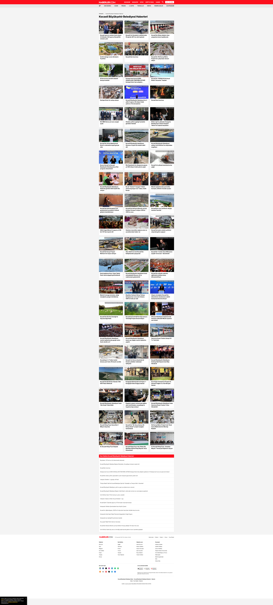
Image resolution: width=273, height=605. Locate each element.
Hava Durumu (139, 544)
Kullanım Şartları (158, 544)
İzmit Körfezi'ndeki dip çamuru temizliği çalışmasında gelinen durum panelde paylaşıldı (121, 529)
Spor (100, 546)
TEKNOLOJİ (140, 6)
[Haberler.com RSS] (100, 572)
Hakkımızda (151, 537)
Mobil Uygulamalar (159, 556)
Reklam (156, 537)
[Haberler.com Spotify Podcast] (118, 568)
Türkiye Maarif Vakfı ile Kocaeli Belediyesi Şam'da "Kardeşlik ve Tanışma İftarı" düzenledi (121, 483)
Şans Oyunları (139, 550)
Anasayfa (101, 13)
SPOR (141, 2)
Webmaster (157, 554)
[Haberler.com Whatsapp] (115, 568)
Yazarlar (119, 552)
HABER (158, 2)
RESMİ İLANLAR (158, 6)
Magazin (101, 548)
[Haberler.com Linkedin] (112, 568)
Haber (131, 580)
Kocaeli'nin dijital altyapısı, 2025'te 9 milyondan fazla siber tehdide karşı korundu (119, 510)
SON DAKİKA (107, 6)
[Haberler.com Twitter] (106, 568)
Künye (166, 537)
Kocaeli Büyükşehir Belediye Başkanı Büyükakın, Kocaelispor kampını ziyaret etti (119, 464)
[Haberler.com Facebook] (103, 568)
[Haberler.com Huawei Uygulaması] (154, 568)
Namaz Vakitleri (139, 546)
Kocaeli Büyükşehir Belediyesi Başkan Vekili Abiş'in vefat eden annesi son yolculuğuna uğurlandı (124, 491)
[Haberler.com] (106, 537)
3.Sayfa (100, 554)
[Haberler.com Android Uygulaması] (147, 568)
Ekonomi (101, 544)
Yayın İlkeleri (171, 537)
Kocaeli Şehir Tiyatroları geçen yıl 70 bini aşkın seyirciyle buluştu (116, 502)
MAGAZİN (135, 2)
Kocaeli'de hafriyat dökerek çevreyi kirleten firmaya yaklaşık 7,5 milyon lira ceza (119, 525)
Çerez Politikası (158, 548)
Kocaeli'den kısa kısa (105, 468)
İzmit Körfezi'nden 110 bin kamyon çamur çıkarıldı (112, 495)
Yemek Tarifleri (139, 554)
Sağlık (119, 544)
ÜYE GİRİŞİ (170, 2)
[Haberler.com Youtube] (106, 572)
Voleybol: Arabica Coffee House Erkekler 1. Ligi (111, 498)
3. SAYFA (131, 6)
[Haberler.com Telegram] (112, 572)
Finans (119, 548)
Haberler (101, 542)
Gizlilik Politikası (158, 546)
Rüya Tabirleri (139, 552)
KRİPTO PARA (149, 2)
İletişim (161, 537)
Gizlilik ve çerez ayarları (126, 583)
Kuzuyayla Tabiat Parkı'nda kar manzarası (110, 522)
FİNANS (123, 6)
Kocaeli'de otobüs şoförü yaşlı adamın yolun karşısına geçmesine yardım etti (119, 475)
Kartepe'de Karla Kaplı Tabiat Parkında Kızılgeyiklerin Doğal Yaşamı (116, 514)
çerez (2, 599)
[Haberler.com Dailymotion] (115, 572)
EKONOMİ (127, 2)
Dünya (100, 556)
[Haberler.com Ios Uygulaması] (140, 568)
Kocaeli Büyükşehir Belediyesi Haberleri (114, 13)
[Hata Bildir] (133, 583)
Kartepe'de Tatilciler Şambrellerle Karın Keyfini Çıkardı (113, 506)
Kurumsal (157, 542)
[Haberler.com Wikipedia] (103, 572)
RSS (156, 558)
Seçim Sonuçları (140, 548)
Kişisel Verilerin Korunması (161, 550)
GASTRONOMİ (170, 6)
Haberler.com (139, 542)
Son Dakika (101, 550)
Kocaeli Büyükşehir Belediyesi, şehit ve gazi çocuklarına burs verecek (117, 487)
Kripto (100, 552)
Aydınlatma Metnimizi (12, 602)
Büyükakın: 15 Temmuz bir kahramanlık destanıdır (112, 460)
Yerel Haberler (121, 554)
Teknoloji (120, 546)
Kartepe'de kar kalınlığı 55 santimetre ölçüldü (111, 518)
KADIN (116, 6)
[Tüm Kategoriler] (100, 6)
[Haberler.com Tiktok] (109, 572)
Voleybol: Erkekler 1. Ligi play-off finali (109, 479)
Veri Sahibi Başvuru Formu (161, 552)
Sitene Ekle (157, 561)
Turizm (119, 550)
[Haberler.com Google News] (100, 568)
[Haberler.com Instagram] (109, 568)
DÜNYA (149, 6)
